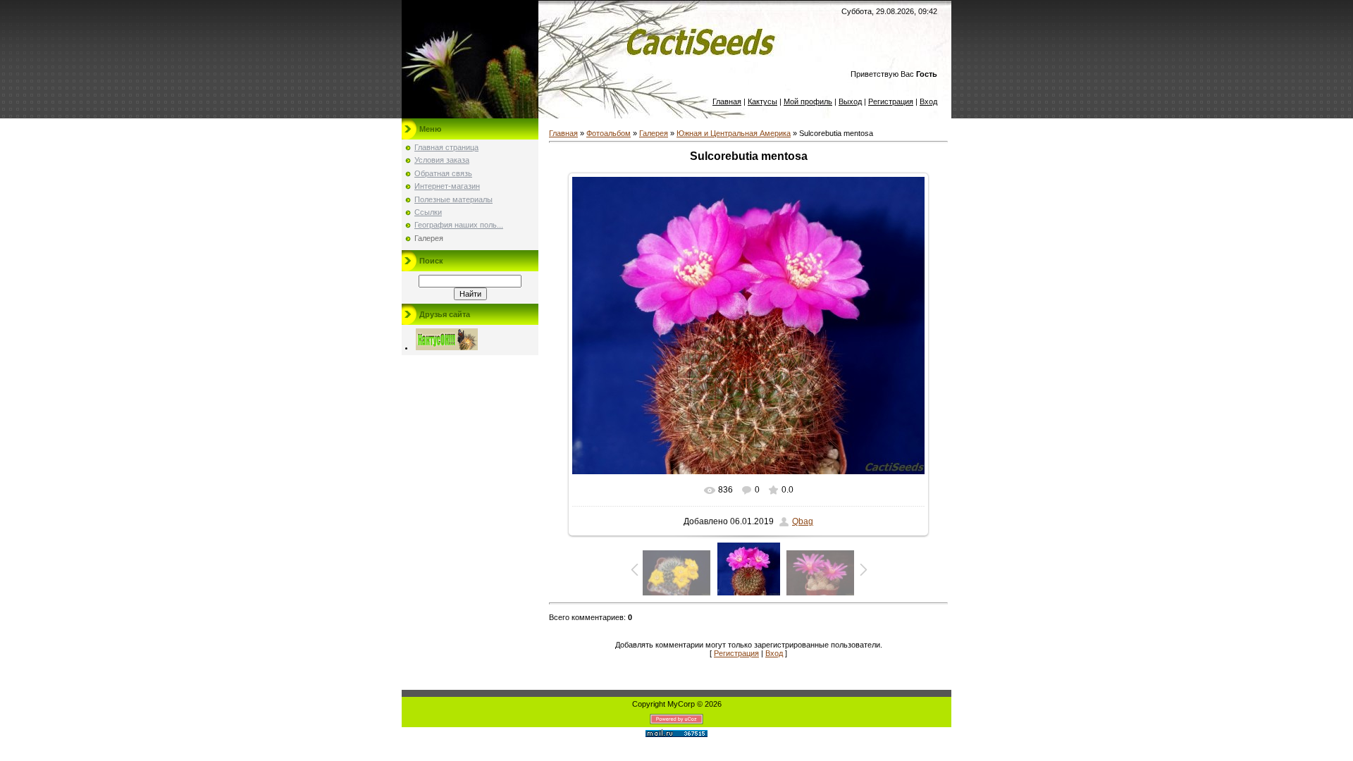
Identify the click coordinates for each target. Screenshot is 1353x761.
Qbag (802, 521)
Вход (928, 101)
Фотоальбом (608, 133)
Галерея (653, 133)
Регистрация (890, 101)
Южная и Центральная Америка (733, 133)
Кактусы (762, 101)
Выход (850, 101)
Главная (726, 101)
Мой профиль (808, 101)
